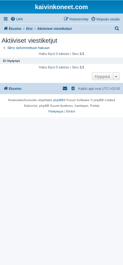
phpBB (58, 100)
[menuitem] (16, 19)
